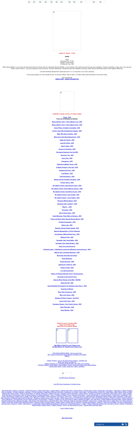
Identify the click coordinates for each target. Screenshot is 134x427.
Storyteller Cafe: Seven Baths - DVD (67, 240)
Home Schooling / (52, 396)
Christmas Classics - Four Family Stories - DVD (67, 304)
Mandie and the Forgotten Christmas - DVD (67, 179)
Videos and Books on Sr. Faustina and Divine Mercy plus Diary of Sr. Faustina (67, 363)
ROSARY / (86, 401)
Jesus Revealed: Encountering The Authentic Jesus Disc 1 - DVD (67, 286)
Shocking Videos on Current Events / (45, 402)
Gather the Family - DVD (67, 140)
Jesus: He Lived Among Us (67, 246)
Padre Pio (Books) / (127, 398)
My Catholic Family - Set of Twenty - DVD (67, 198)
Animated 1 (110, 390)
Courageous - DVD (67, 161)
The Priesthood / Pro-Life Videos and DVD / (26, 399)
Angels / (95, 390)
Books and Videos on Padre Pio (67, 362)
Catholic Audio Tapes (67, 390)
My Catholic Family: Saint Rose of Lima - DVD (67, 191)
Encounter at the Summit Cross (67, 277)
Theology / (100, 402)
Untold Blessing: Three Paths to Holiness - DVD (67, 216)
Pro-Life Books (43, 399)
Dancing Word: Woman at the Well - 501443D (67, 280)
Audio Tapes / (83, 392)
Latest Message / (91, 396)
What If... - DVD (67, 207)
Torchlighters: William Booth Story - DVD (67, 234)
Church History (83, 393)
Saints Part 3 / (115, 401)
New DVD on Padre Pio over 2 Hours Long (67, 345)
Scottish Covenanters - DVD (67, 222)
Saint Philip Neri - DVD (67, 307)
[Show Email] (122, 424)
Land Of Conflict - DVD (67, 143)
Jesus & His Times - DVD (67, 301)
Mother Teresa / (65, 398)
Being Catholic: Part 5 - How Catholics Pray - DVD (67, 125)
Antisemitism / (102, 390)
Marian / (105, 396)
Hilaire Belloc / (110, 392)
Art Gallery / (75, 392)
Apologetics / (68, 392)
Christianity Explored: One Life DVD (67, 152)
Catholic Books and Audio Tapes (93, 405)
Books (17, 393)
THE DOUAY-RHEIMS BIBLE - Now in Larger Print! (67, 353)
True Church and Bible (109, 402)
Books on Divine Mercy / (27, 393)
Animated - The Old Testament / (34, 392)
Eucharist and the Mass (78, 395)
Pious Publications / (8, 399)
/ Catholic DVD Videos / (43, 390)
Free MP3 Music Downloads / (82, 398)
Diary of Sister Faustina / (29, 395)
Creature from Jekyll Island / (110, 393)
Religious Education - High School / (26, 401)
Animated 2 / (118, 390)
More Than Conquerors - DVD (67, 292)
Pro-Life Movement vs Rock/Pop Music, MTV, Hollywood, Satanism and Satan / (60, 401)
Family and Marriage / (93, 395)
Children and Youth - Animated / (58, 393)
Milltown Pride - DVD (67, 237)
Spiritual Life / (70, 402)
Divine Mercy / (17, 395)
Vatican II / (15, 404)
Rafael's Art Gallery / (85, 399)
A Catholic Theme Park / (41, 393)
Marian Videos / (113, 396)
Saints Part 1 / (93, 401)
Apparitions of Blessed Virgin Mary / (54, 392)
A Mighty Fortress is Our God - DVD (67, 167)
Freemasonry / (116, 395)
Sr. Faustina (77, 402)
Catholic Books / (55, 390)
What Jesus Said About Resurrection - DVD (67, 137)
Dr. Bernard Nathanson (43, 395)
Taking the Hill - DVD (67, 283)
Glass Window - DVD (67, 310)
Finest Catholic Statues (67, 408)
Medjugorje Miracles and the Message (22, 398)
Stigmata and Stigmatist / (89, 402)
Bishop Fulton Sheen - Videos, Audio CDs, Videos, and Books (67, 366)
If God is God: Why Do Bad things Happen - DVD (67, 131)
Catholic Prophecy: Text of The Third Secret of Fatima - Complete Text (67, 360)
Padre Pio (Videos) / (116, 398)
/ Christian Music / (78, 390)
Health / (27, 396)
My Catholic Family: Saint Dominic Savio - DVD (67, 185)
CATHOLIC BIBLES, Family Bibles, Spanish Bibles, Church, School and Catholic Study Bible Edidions (67, 365)
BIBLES (67, 356)
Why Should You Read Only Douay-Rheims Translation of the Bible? (67, 354)
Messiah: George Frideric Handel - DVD (67, 228)
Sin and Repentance (74, 404)
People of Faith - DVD (67, 267)
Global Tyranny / (20, 396)
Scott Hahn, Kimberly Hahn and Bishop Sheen (20, 402)
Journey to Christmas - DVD (67, 149)
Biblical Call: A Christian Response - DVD (67, 252)
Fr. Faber (83, 404)
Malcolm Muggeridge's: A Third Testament (67, 231)
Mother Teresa (46, 405)
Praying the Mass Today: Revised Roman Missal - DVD (67, 219)
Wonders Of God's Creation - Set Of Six (67, 298)
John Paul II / (61, 396)
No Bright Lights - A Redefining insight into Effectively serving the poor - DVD (67, 249)
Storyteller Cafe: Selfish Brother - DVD (67, 243)
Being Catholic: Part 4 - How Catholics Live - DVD (67, 122)
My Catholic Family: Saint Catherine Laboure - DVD (67, 188)
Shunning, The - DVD (67, 155)
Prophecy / (51, 399)
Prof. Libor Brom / (96, 399)
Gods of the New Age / (8, 396)
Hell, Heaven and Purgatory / (38, 396)
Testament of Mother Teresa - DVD (67, 164)
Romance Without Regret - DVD (67, 201)
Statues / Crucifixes (18, 390)
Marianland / (99, 396)
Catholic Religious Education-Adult (111, 399)
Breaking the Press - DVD (67, 170)
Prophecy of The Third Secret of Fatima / (67, 399)
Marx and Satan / (6, 398)
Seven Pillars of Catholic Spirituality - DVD (67, 128)
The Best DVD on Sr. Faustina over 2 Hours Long (67, 347)
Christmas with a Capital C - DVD (67, 204)
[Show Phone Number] (126, 424)
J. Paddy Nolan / (37, 404)
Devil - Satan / (123, 393)
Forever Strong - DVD (67, 182)
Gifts (130, 395)
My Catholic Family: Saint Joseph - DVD (67, 195)
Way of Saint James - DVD (67, 213)
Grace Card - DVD (67, 158)
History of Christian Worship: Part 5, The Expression (67, 274)
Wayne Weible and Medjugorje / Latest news (54, 404)
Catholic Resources (30, 390)
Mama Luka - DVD (67, 225)
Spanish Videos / (61, 402)
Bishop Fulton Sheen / (8, 393)
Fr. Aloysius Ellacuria (105, 395)
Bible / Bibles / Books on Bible (123, 392)
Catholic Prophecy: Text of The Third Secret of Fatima (67, 405)
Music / (72, 398)
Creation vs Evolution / (95, 393)
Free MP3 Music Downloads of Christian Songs (67, 384)
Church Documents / (73, 393)
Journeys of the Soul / (79, 396)
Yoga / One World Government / (101, 398)
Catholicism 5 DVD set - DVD (67, 264)
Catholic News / (88, 390)
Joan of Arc (68, 396)
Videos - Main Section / (25, 404)
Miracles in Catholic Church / (42, 398)
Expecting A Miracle (67, 289)
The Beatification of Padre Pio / (97, 392)
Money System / (55, 398)
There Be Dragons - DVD (67, 176)
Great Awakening (67, 258)
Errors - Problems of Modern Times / (61, 395)
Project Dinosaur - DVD (67, 261)
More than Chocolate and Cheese (67, 255)
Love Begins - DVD (67, 173)
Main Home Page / (7, 390)
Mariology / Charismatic (124, 396)
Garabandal (124, 395)
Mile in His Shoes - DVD (67, 295)
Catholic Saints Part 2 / (104, 401)
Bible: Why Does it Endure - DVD (67, 134)
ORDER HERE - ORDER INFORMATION (67, 79)
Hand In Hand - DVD (67, 146)
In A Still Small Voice (67, 270)
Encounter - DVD (67, 210)
